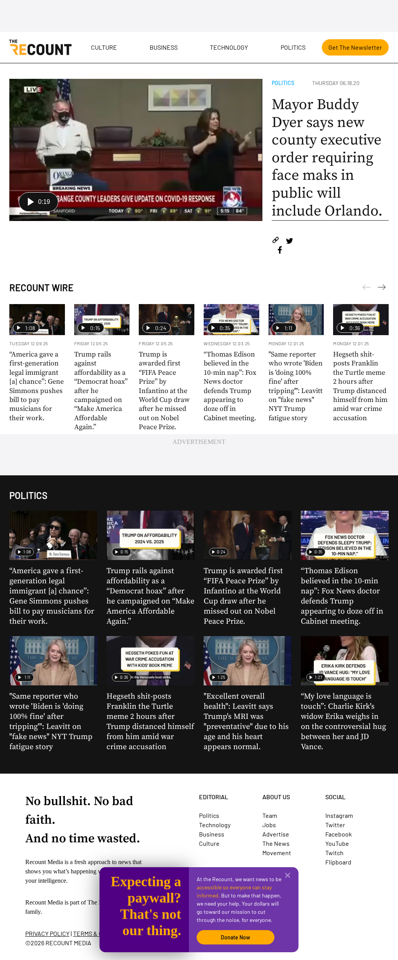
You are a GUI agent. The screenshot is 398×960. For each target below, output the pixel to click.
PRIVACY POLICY (47, 933)
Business (164, 47)
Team (269, 815)
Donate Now (235, 937)
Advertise (275, 834)
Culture (104, 47)
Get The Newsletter (355, 47)
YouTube (337, 843)
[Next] (367, 288)
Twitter (335, 824)
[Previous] (382, 288)
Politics (293, 47)
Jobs (269, 824)
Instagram (339, 815)
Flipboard (338, 862)
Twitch (334, 852)
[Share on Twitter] (289, 241)
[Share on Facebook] (280, 251)
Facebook (338, 834)
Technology (229, 47)
